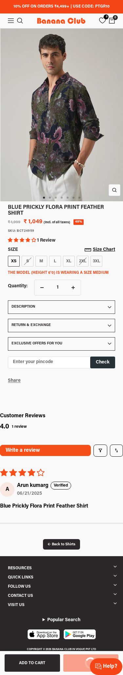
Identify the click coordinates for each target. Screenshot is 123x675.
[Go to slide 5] (68, 198)
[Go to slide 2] (50, 198)
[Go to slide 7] (79, 198)
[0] (102, 21)
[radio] (14, 261)
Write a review (23, 450)
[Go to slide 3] (56, 198)
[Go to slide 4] (62, 198)
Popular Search (63, 620)
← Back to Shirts (61, 544)
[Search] (20, 21)
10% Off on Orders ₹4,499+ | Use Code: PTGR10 (61, 7)
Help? (110, 666)
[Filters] (100, 450)
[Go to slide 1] (44, 198)
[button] (22, 240)
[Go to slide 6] (73, 198)
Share (14, 381)
